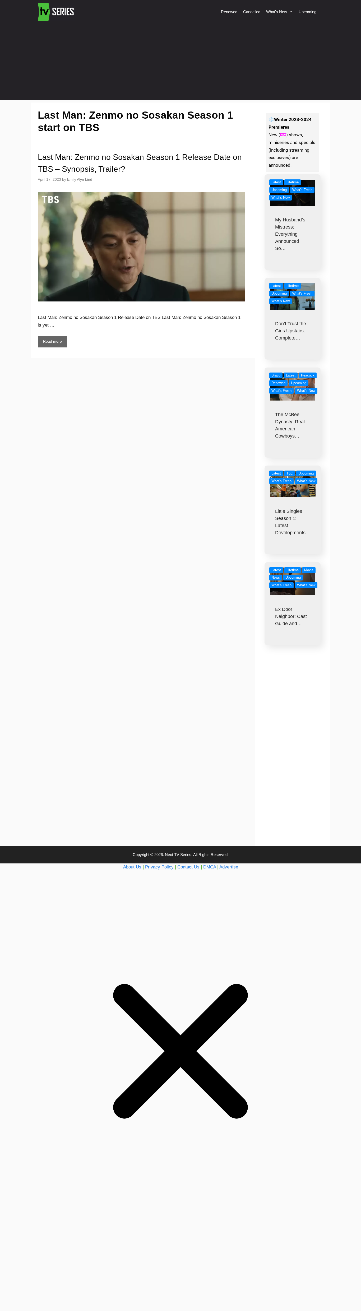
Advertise (228, 867)
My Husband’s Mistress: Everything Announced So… (290, 234)
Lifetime (292, 182)
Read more (52, 341)
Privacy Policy (159, 867)
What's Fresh (302, 190)
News (275, 577)
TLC (289, 473)
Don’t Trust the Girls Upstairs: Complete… (290, 331)
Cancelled (251, 12)
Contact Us (188, 867)
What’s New (276, 12)
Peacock (307, 375)
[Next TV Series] (56, 12)
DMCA (209, 867)
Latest (276, 182)
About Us (132, 867)
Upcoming (307, 12)
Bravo (275, 375)
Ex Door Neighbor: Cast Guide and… (291, 616)
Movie (308, 570)
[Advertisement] (180, 63)
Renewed (229, 12)
